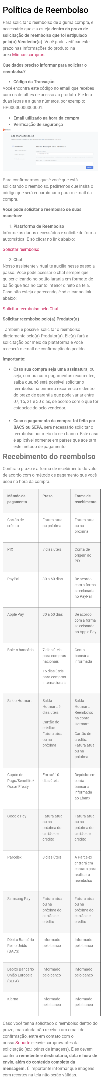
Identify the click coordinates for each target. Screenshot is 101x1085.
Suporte (22, 1042)
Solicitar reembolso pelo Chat (30, 308)
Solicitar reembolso (21, 249)
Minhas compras (28, 54)
